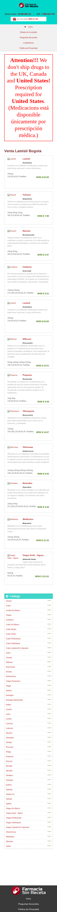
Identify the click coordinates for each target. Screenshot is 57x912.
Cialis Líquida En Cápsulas (17, 648)
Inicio (30, 27)
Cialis (8, 606)
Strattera (9, 775)
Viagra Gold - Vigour (33, 555)
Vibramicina (11, 832)
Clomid (9, 658)
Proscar (9, 761)
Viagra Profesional (13, 818)
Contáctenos (28, 43)
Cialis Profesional (13, 639)
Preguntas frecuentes (28, 37)
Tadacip (9, 790)
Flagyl (8, 686)
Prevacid (9, 747)
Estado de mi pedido (28, 32)
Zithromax (28, 447)
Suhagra (9, 780)
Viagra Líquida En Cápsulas (17, 827)
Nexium (26, 231)
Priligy (8, 752)
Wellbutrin (28, 519)
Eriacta (9, 672)
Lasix (8, 714)
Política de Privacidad (29, 48)
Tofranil (27, 195)
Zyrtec (8, 846)
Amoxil (9, 601)
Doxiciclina (10, 667)
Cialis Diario (11, 634)
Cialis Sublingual (13, 643)
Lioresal (9, 724)
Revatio (9, 766)
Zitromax (9, 841)
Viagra (8, 615)
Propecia (27, 375)
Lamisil (26, 159)
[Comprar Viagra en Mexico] (28, 5)
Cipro (8, 653)
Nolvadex (27, 483)
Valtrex (9, 804)
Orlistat (9, 742)
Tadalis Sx (10, 794)
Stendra (9, 771)
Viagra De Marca (13, 808)
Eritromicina (11, 676)
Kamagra (10, 695)
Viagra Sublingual (13, 823)
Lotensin (9, 728)
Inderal (9, 691)
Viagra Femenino (13, 681)
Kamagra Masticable (14, 700)
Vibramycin (28, 411)
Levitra (9, 719)
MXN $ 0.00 (33, 19)
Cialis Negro (11, 629)
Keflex (8, 705)
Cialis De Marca (12, 625)
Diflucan (27, 339)
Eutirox (9, 785)
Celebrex (27, 267)
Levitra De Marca (13, 610)
